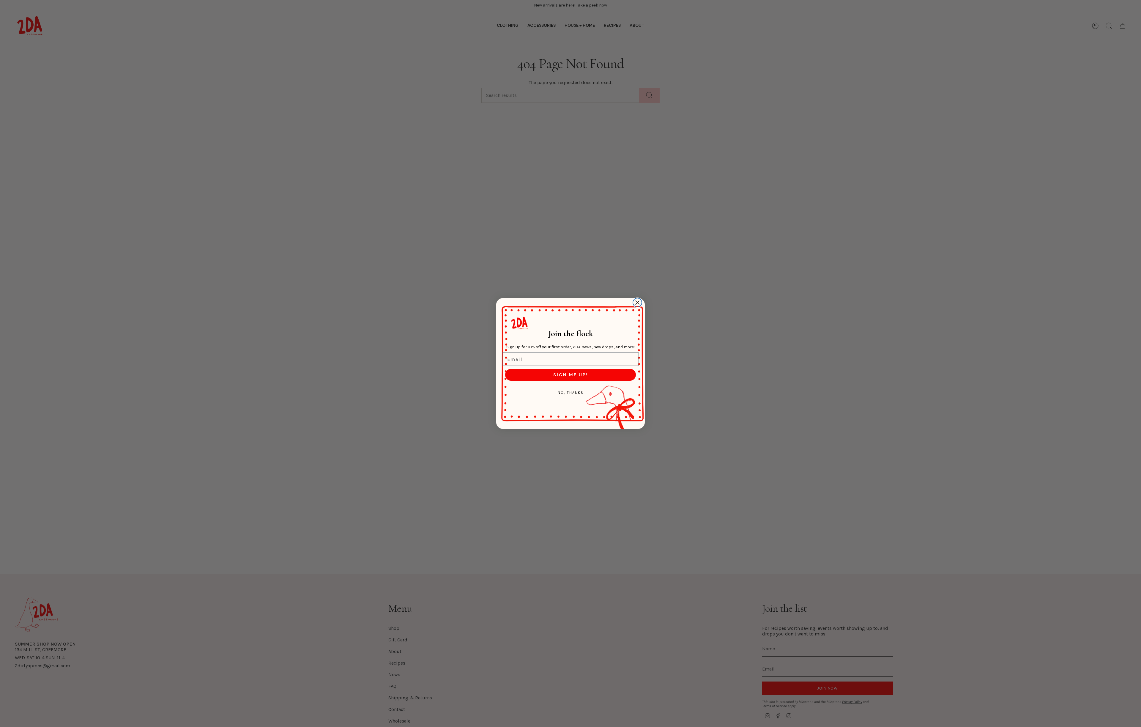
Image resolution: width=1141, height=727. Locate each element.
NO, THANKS (571, 393)
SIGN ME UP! (570, 374)
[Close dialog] (637, 302)
